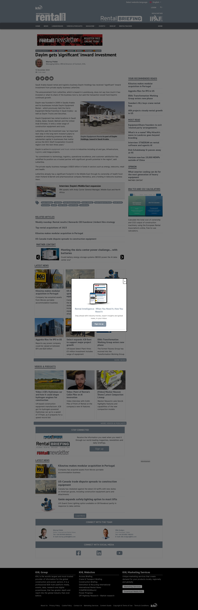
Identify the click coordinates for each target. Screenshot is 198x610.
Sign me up (99, 324)
